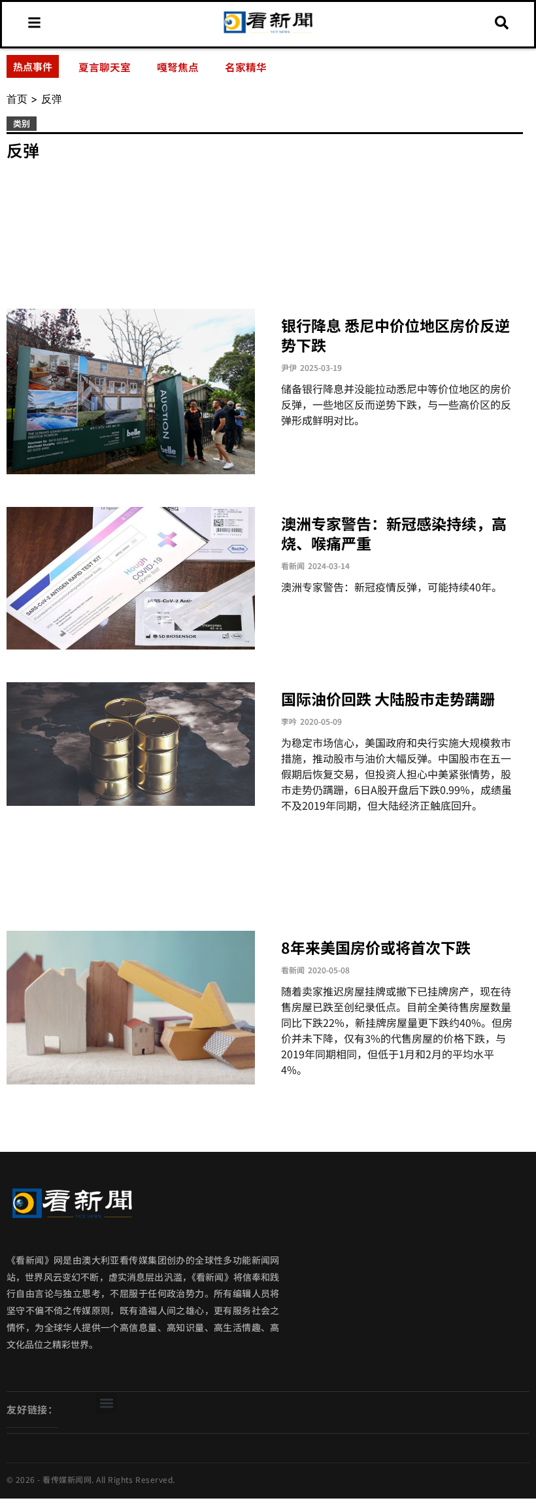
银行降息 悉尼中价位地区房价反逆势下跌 (395, 335)
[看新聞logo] (268, 32)
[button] (106, 1403)
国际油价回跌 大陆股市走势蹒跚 (388, 698)
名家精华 (246, 67)
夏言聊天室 (104, 67)
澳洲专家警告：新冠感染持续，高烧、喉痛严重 (394, 533)
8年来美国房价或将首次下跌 (376, 947)
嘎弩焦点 (178, 67)
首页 (17, 98)
